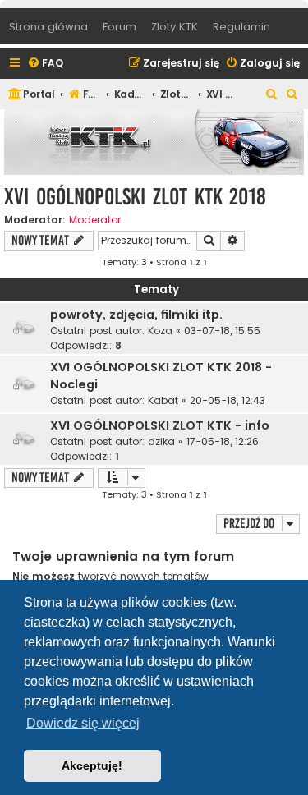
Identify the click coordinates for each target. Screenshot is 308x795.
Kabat (163, 400)
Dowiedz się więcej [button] (83, 723)
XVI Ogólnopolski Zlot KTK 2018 (135, 196)
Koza (160, 331)
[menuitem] (45, 64)
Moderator (95, 220)
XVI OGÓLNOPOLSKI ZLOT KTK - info (159, 425)
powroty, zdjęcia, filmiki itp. (136, 314)
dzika (161, 441)
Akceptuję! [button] (92, 765)
